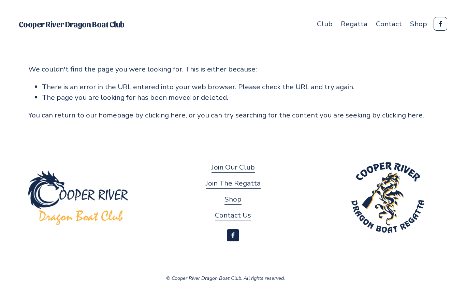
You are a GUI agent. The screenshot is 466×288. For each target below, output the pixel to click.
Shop (418, 24)
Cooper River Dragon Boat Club (72, 24)
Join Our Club (233, 167)
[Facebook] (440, 24)
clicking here (165, 115)
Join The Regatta (233, 183)
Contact (389, 24)
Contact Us (233, 215)
